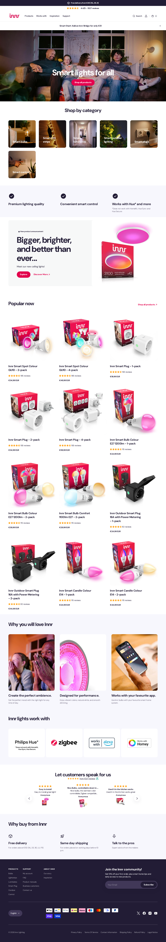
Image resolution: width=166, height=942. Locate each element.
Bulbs (10, 873)
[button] (137, 16)
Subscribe (149, 884)
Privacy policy (76, 932)
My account (28, 873)
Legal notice (153, 932)
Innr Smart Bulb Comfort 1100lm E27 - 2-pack (74, 515)
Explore (23, 274)
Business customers (31, 886)
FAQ (24, 877)
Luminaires (12, 882)
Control (11, 894)
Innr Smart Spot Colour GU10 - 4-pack (73, 368)
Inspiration (48, 877)
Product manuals (29, 882)
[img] (73, 778)
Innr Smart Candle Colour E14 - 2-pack (126, 592)
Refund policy (139, 932)
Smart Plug (12, 886)
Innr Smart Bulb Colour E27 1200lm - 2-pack (22, 515)
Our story (47, 873)
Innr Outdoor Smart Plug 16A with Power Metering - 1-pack (125, 517)
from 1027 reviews (87, 778)
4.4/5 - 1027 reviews (90, 8)
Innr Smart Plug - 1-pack (125, 366)
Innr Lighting (20, 932)
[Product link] (32, 347)
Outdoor (11, 890)
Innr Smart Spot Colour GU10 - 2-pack (22, 368)
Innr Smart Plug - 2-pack (24, 439)
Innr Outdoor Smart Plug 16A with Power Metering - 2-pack (23, 594)
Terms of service (91, 932)
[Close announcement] (160, 25)
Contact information (109, 932)
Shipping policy (126, 932)
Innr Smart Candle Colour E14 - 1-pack (75, 592)
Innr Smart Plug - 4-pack (75, 439)
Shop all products (83, 82)
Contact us (27, 890)
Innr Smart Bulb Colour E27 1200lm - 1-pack (124, 441)
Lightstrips (12, 877)
